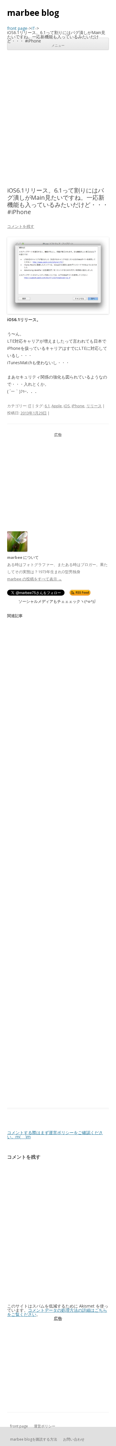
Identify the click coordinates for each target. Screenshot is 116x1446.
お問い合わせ (73, 1439)
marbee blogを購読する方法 (33, 1439)
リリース (94, 405)
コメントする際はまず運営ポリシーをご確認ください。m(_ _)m (55, 1135)
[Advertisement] (58, 118)
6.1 (47, 405)
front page (19, 1426)
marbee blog (33, 12)
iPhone (78, 405)
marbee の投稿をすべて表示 (34, 579)
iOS (67, 405)
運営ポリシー (44, 1426)
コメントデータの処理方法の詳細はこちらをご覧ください (57, 1312)
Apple (56, 405)
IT (29, 405)
